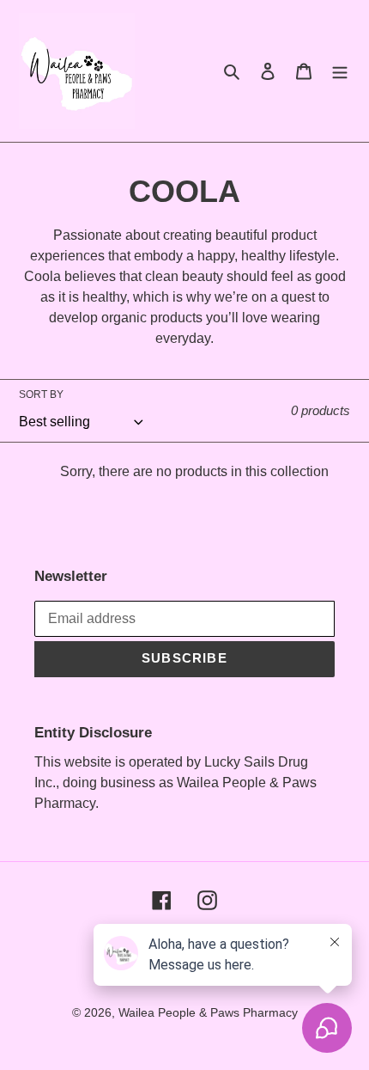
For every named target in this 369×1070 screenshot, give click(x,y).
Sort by (41, 394)
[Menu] (340, 71)
